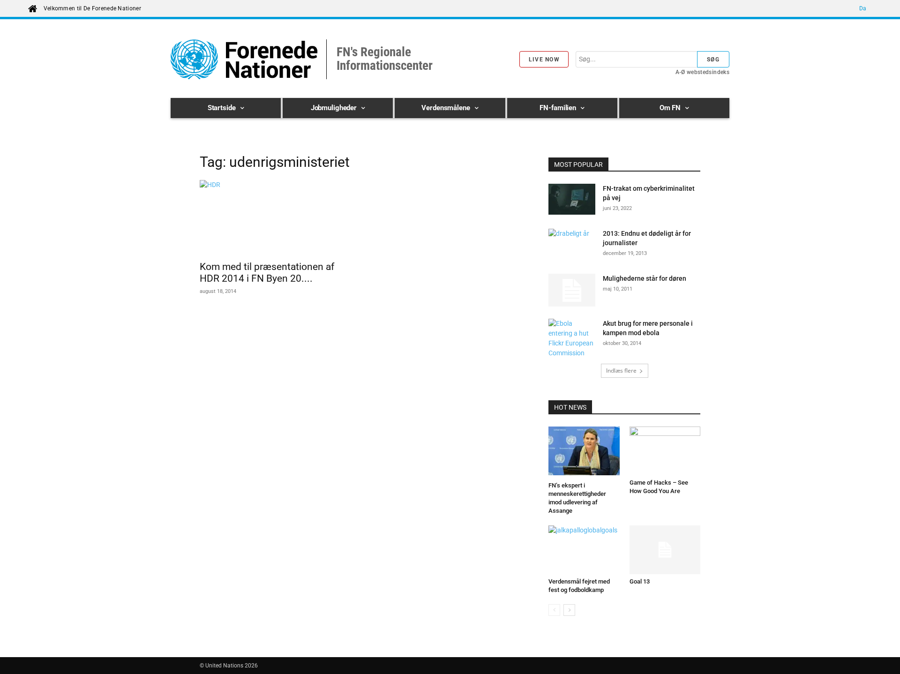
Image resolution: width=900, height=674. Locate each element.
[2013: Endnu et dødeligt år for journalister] (571, 245)
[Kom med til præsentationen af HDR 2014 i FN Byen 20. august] (276, 217)
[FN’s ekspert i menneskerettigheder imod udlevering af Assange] (584, 452)
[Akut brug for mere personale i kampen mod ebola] (571, 338)
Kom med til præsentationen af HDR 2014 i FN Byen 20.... (267, 272)
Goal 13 (640, 581)
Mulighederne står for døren (644, 278)
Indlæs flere (621, 370)
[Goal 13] (665, 549)
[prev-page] (554, 610)
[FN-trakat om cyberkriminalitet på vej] (571, 201)
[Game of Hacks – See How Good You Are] (665, 451)
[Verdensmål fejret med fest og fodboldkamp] (584, 549)
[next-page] (569, 610)
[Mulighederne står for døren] (571, 290)
